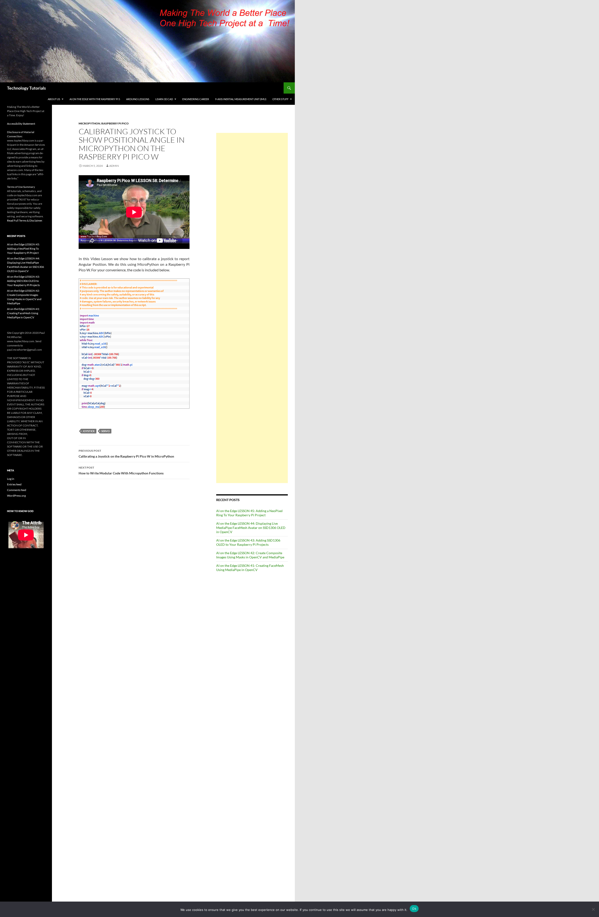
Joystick (89, 431)
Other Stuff (280, 99)
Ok (414, 908)
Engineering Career (195, 99)
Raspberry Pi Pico (115, 123)
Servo (105, 431)
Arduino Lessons (137, 99)
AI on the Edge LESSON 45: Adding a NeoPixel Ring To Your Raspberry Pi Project (249, 513)
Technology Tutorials (26, 88)
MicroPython (89, 123)
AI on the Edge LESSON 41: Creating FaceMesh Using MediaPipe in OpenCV (250, 568)
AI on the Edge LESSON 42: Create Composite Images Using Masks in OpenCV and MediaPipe (250, 555)
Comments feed (16, 490)
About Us (54, 99)
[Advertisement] (252, 308)
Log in (10, 478)
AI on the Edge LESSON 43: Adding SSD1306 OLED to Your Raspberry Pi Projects (248, 542)
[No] (593, 909)
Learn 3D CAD (164, 99)
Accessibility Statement (21, 123)
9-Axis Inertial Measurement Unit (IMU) (240, 99)
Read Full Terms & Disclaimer (24, 220)
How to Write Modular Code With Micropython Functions (121, 470)
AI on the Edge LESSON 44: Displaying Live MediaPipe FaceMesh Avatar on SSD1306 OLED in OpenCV (250, 527)
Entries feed (14, 484)
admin (114, 165)
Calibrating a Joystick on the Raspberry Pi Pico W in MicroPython (126, 453)
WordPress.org (16, 495)
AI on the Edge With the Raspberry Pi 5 (94, 99)
